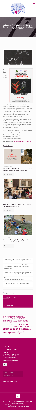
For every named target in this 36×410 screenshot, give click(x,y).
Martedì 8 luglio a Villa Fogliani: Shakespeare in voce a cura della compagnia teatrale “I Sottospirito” (18, 272)
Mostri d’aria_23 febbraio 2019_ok (22, 141)
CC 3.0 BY (26, 406)
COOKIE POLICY (8, 375)
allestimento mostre (13, 316)
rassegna (18, 331)
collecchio (23, 320)
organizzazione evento (15, 328)
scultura (28, 331)
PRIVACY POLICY (8, 372)
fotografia (10, 325)
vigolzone (11, 333)
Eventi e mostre (10, 300)
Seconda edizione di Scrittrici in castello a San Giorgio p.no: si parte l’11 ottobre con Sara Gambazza (17, 260)
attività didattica (18, 319)
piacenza (6, 331)
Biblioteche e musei (11, 297)
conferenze (22, 322)
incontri (15, 325)
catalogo (14, 321)
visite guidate (19, 333)
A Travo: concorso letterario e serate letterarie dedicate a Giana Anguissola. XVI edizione (16, 278)
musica (31, 327)
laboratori (22, 324)
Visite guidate (9, 305)
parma (29, 329)
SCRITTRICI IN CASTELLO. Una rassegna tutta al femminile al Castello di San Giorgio (16, 284)
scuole (5, 333)
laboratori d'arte (7, 327)
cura (26, 322)
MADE (22, 405)
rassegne (23, 331)
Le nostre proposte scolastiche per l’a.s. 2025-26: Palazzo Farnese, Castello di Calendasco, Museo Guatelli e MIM (16, 266)
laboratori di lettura (20, 326)
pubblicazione (12, 331)
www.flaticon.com (11, 406)
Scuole (7, 302)
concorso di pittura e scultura (11, 322)
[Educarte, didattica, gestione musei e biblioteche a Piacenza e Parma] (18, 8)
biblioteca (7, 320)
